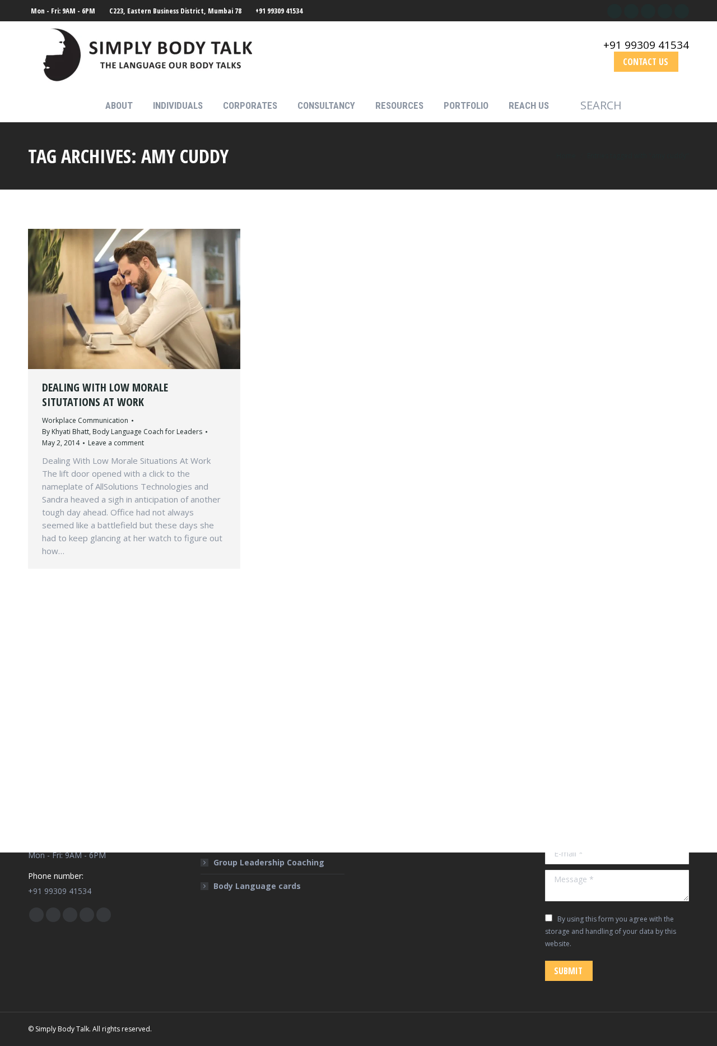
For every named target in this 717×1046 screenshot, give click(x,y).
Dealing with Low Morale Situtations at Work (105, 394)
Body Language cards (257, 886)
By (122, 431)
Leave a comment (116, 443)
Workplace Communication (85, 420)
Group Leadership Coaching (268, 862)
